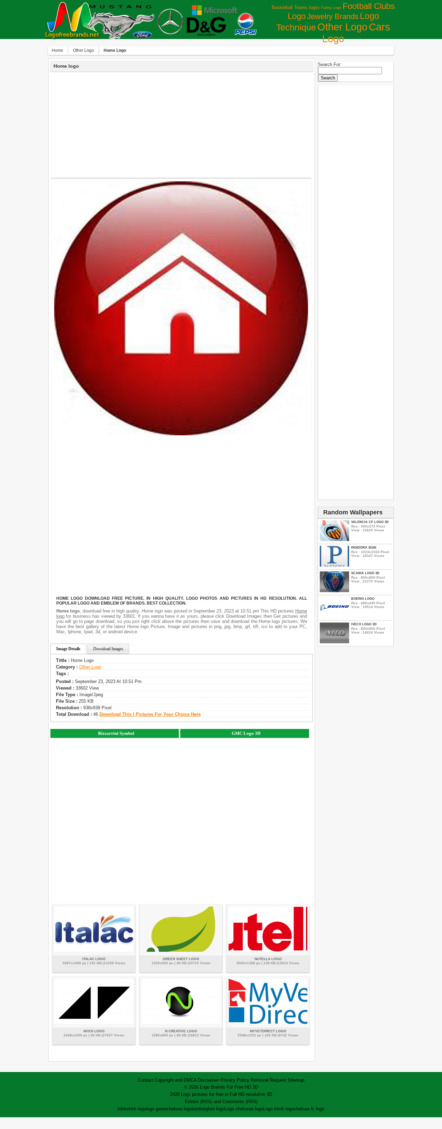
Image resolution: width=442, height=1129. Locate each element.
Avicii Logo (94, 1031)
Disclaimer (208, 1080)
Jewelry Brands (332, 16)
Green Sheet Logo (181, 959)
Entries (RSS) (198, 1101)
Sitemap (296, 1080)
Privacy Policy (234, 1080)
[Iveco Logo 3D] (334, 641)
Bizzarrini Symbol (116, 733)
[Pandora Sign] (334, 565)
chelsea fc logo (309, 1108)
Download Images (108, 648)
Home (57, 50)
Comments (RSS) (240, 1101)
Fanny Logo (331, 8)
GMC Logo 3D (246, 733)
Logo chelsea (237, 1108)
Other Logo (342, 26)
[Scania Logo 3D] (334, 590)
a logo (257, 1108)
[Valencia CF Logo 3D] (334, 539)
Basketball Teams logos (296, 7)
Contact (145, 1080)
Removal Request (268, 1080)
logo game (156, 1108)
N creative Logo (181, 1031)
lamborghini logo (208, 1108)
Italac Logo (94, 959)
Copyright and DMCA (175, 1080)
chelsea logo (179, 1108)
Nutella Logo (268, 959)
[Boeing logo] (334, 616)
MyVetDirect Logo (268, 1031)
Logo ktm (272, 1108)
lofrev (123, 1108)
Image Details (68, 648)
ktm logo (137, 1108)
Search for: (330, 64)
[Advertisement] (181, 124)
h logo (288, 1108)
